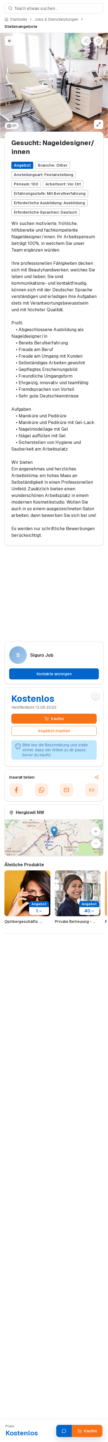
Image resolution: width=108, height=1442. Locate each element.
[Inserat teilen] (86, 41)
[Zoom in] (96, 831)
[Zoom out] (96, 844)
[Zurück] (10, 41)
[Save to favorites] (98, 41)
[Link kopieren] (91, 790)
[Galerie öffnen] (98, 124)
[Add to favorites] (95, 695)
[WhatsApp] (41, 790)
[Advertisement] (54, 596)
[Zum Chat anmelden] (64, 1431)
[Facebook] (16, 790)
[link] (20, 26)
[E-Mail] (66, 790)
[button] (54, 832)
